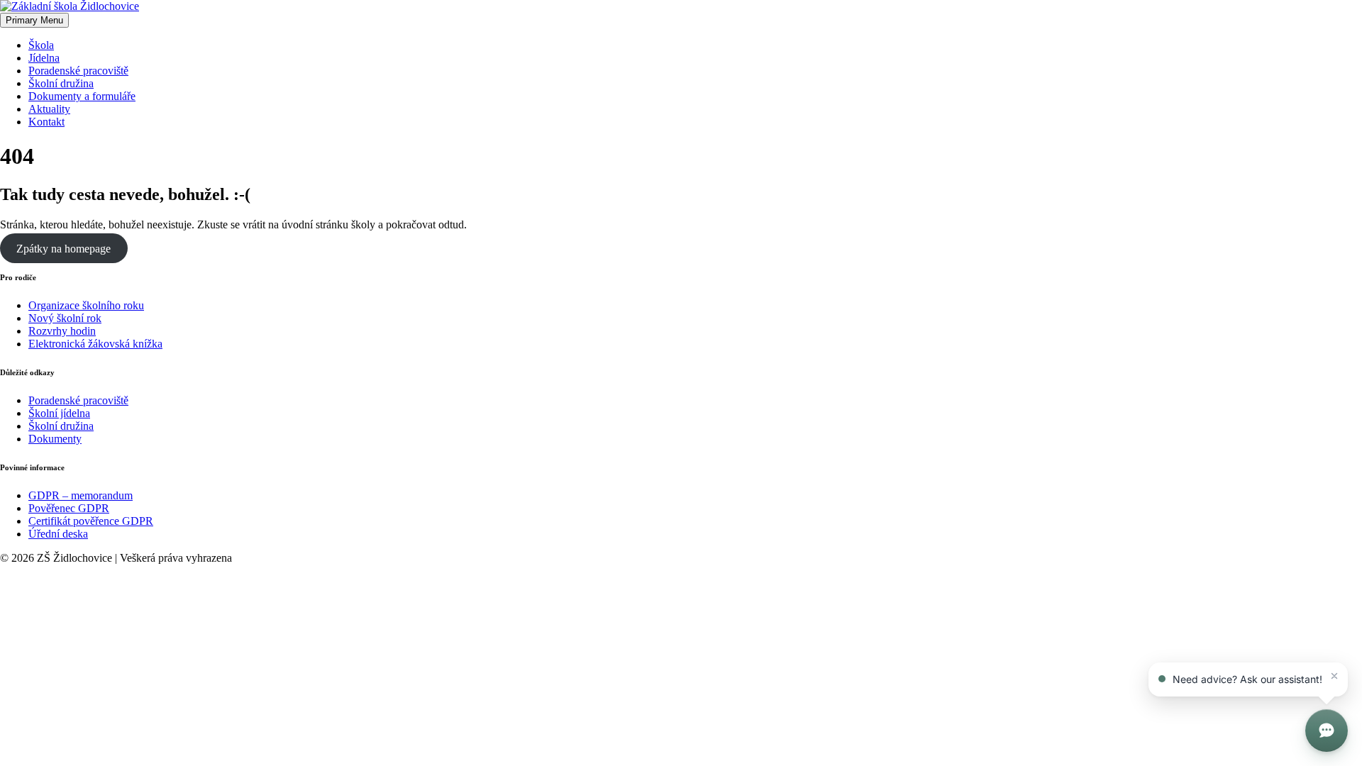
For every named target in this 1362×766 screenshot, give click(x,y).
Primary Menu (34, 20)
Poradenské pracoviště (78, 71)
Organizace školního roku (86, 305)
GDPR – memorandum (80, 495)
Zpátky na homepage (63, 249)
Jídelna (44, 58)
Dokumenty (55, 439)
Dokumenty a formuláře (81, 96)
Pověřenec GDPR (68, 508)
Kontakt (46, 122)
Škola (41, 45)
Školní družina (61, 83)
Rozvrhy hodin (62, 331)
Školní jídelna (59, 413)
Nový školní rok (64, 318)
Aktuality (49, 109)
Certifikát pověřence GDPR (90, 521)
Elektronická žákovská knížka (95, 344)
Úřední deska (58, 534)
